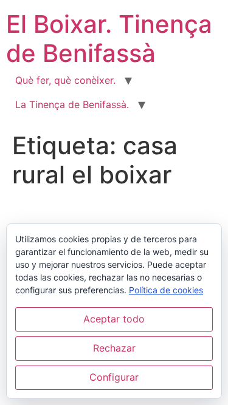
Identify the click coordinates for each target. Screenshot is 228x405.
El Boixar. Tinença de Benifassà (109, 38)
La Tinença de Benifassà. (72, 104)
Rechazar (114, 348)
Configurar (114, 377)
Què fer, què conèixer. (65, 80)
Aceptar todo (114, 319)
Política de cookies (166, 290)
